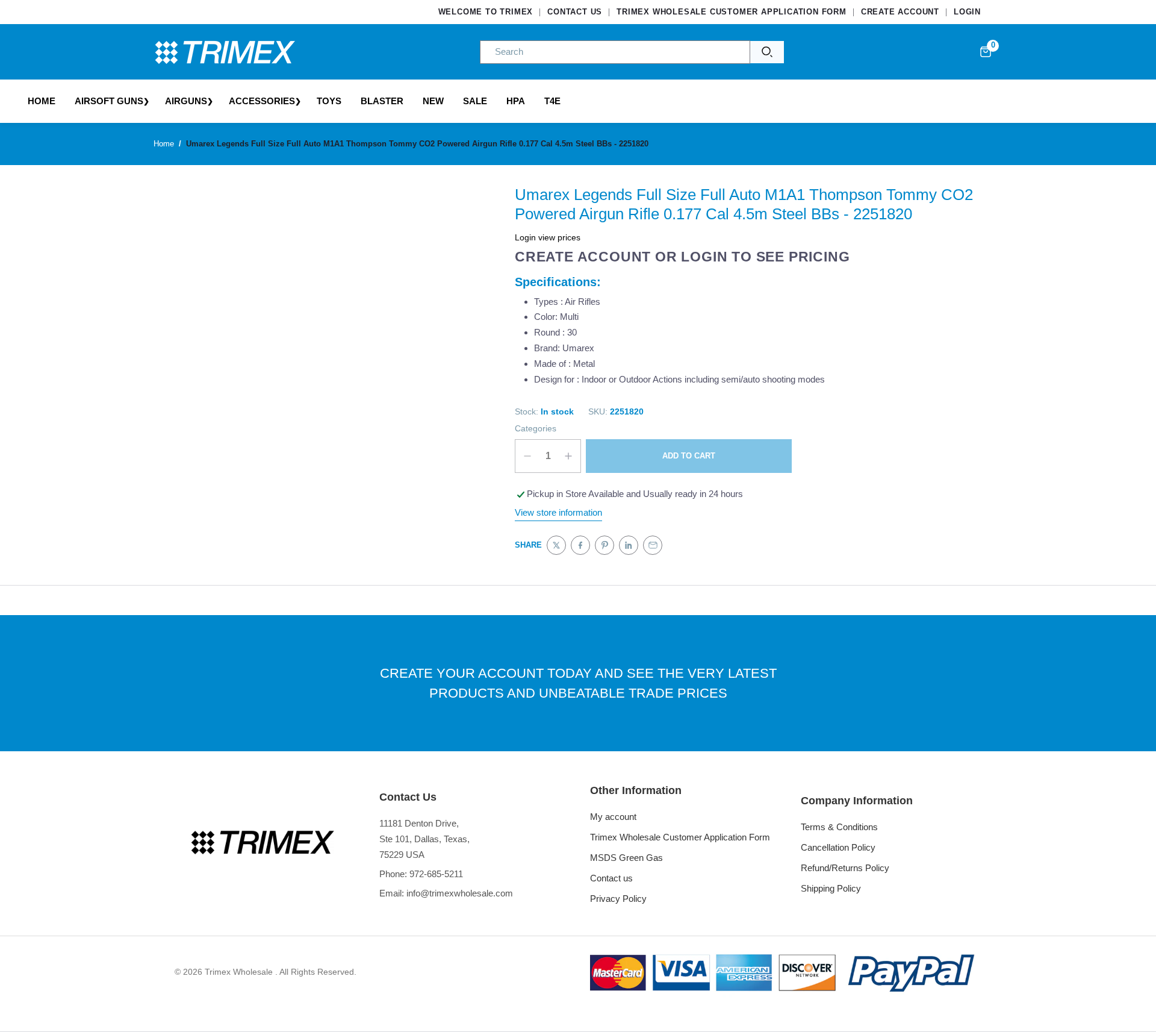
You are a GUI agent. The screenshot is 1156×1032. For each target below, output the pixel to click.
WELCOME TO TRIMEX (485, 11)
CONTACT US (574, 11)
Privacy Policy (618, 898)
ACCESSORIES (262, 101)
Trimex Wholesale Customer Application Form (680, 837)
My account (613, 817)
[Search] (767, 52)
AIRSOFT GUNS (109, 101)
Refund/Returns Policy (845, 868)
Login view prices (547, 237)
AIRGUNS (186, 101)
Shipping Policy (831, 888)
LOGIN (967, 11)
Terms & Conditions (839, 827)
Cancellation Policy (838, 847)
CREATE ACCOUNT (900, 11)
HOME (41, 101)
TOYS (329, 101)
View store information (558, 512)
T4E (552, 101)
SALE (475, 101)
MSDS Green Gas (626, 857)
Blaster (382, 101)
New (433, 101)
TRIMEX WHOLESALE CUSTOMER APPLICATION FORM (732, 11)
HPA (515, 101)
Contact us (611, 878)
